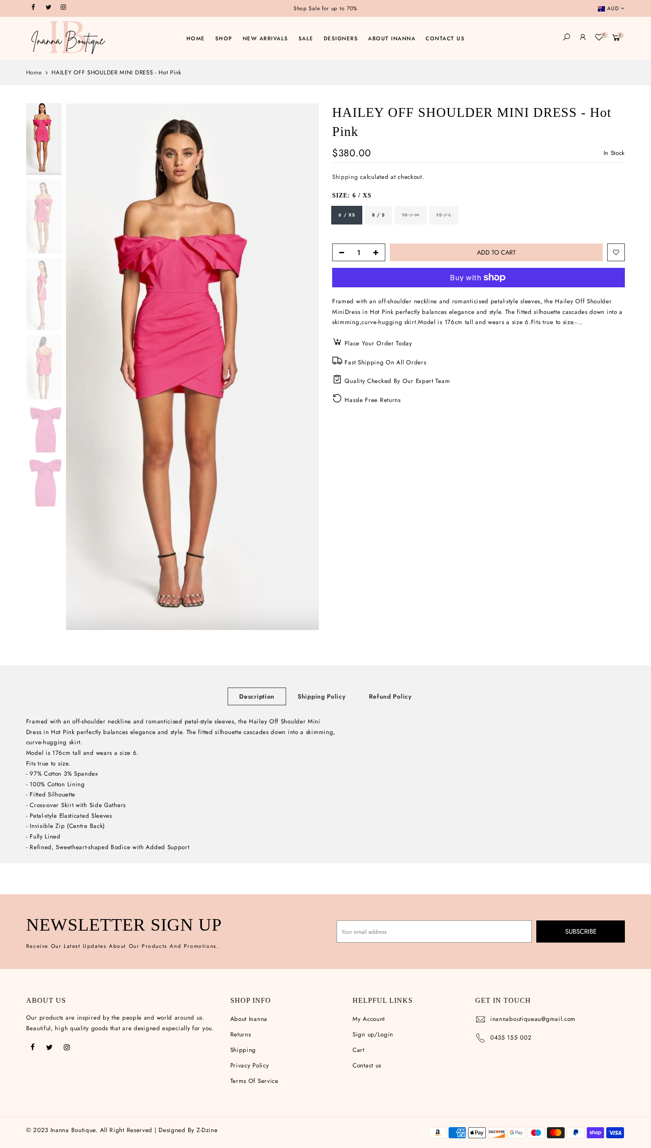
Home (34, 73)
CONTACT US (445, 39)
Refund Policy (390, 696)
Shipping (345, 177)
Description (257, 696)
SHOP (223, 39)
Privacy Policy (249, 1065)
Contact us (367, 1065)
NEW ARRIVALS (265, 39)
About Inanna (248, 1019)
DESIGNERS (341, 39)
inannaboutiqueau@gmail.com (533, 1019)
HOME (195, 39)
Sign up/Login (373, 1034)
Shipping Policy (322, 696)
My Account (369, 1019)
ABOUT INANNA (391, 39)
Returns (240, 1034)
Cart (358, 1050)
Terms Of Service (254, 1081)
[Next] (303, 366)
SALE (306, 39)
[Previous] (81, 366)
